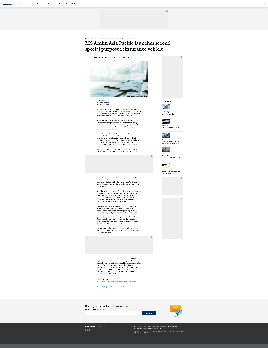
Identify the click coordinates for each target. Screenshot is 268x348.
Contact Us (75, 3)
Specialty (68, 3)
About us (145, 328)
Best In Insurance (60, 3)
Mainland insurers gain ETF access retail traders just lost (170, 142)
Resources (51, 3)
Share (107, 104)
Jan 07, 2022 (100, 104)
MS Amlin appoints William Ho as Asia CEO (114, 287)
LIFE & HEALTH (165, 139)
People (135, 326)
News (21, 3)
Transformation (32, 3)
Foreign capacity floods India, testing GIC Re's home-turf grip (171, 128)
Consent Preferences (172, 326)
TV (25, 3)
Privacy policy (156, 326)
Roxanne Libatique (104, 102)
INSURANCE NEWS (166, 111)
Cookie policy (163, 326)
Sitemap (156, 328)
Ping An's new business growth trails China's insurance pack (171, 172)
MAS (109, 180)
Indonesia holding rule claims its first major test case (172, 113)
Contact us (150, 328)
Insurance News (92, 38)
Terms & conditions (147, 326)
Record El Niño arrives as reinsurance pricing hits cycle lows (171, 157)
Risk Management (42, 3)
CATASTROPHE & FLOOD (167, 154)
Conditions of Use (138, 328)
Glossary (140, 326)
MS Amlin (100, 109)
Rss (160, 328)
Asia (260, 3)
